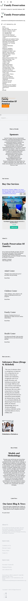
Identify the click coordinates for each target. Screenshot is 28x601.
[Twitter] (4, 2)
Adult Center (5, 56)
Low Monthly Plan (6, 33)
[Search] (3, 88)
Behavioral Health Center (8, 59)
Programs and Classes (7, 70)
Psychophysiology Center (8, 68)
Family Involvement (7, 80)
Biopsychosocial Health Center (9, 57)
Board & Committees (7, 48)
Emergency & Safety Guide (9, 51)
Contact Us (5, 553)
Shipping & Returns (7, 567)
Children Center (6, 62)
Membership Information (8, 78)
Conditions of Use (6, 545)
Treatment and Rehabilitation (9, 86)
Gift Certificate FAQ (7, 569)
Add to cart (14, 227)
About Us (4, 47)
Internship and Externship (8, 41)
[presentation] (21, 193)
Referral (4, 83)
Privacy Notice (5, 550)
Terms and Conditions (7, 76)
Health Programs (6, 55)
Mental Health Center (7, 66)
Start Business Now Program (9, 84)
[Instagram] (7, 2)
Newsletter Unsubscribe (8, 564)
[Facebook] (1, 2)
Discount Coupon (6, 548)
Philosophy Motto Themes (8, 53)
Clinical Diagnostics (7, 60)
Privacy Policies (6, 75)
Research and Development (8, 71)
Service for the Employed (8, 35)
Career (4, 37)
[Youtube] (11, 2)
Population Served (6, 82)
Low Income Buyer (7, 32)
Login (1, 5)
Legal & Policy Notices (8, 74)
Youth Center (5, 72)
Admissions (5, 79)
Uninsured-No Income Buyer (9, 36)
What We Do (5, 87)
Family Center (5, 63)
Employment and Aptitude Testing (10, 39)
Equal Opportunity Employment (10, 40)
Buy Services (5, 28)
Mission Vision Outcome (8, 52)
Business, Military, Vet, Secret (9, 29)
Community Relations (7, 49)
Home (3, 26)
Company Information (7, 45)
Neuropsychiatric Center (8, 67)
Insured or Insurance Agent (8, 31)
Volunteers (4, 44)
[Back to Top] (25, 598)
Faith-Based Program (7, 64)
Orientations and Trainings (8, 43)
